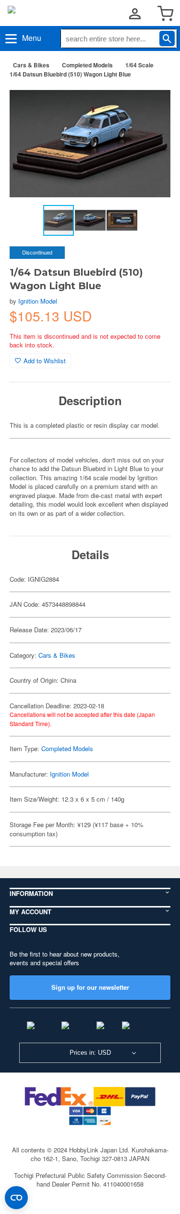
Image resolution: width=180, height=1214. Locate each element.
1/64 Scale (139, 65)
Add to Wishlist (45, 360)
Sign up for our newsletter (90, 987)
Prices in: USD (90, 1052)
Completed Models (87, 65)
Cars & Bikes (31, 65)
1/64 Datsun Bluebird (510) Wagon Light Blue (70, 74)
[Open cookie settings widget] (16, 1197)
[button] (153, 100)
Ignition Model (37, 301)
